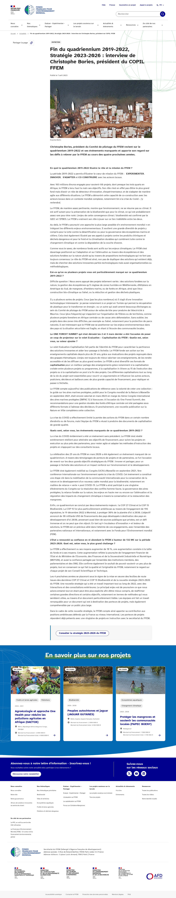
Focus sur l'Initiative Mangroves (74, 805)
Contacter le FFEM (72, 894)
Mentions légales (118, 894)
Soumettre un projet (127, 5)
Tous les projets (95, 797)
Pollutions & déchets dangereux (48, 811)
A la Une (118, 790)
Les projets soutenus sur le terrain (83, 25)
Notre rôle (14, 795)
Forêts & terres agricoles (45, 807)
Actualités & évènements (108, 25)
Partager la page (31, 42)
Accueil (13, 33)
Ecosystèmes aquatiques (45, 803)
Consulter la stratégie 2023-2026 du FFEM (82, 633)
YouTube (136, 773)
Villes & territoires (43, 799)
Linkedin (143, 773)
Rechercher (162, 14)
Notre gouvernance (17, 799)
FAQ (103, 5)
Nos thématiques (32, 25)
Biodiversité (41, 795)
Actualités (22, 33)
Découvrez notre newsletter (26, 774)
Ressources (131, 25)
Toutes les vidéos (148, 795)
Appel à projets (146, 5)
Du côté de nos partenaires (149, 25)
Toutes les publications (150, 790)
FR (161, 5)
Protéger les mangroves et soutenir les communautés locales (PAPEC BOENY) (137, 720)
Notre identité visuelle (149, 799)
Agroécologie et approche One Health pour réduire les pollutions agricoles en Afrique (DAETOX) (35, 717)
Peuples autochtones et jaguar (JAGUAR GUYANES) (88, 712)
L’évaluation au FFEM (70, 797)
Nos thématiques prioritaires (46, 790)
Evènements (120, 795)
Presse (112, 5)
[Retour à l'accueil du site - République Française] (40, 10)
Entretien (56, 42)
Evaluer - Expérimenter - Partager (55, 25)
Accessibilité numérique (53, 894)
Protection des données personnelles (95, 894)
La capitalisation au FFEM (72, 801)
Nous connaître (14, 25)
